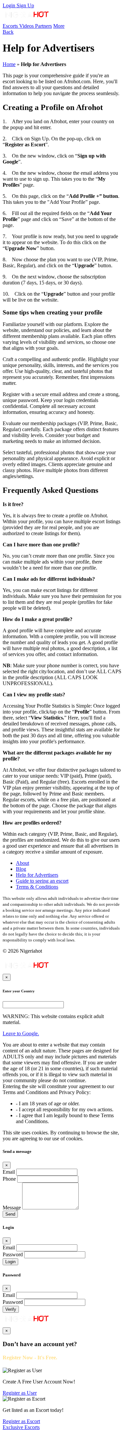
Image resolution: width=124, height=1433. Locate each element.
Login (10, 5)
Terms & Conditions (37, 887)
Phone (9, 1179)
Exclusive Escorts (21, 1427)
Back (8, 32)
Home (9, 64)
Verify (10, 1309)
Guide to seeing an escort (42, 881)
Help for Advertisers (37, 875)
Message (12, 1207)
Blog (21, 869)
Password (13, 1254)
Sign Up (25, 5)
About (22, 863)
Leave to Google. (21, 1033)
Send (10, 1214)
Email (9, 1172)
